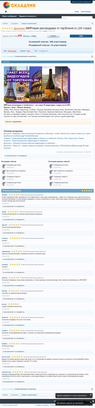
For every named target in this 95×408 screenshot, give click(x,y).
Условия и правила (42, 405)
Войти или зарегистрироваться (81, 2)
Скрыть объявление (91, 395)
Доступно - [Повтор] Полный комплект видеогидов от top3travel (29, 143)
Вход (77, 12)
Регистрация (86, 12)
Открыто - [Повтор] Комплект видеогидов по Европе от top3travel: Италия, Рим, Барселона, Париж (44, 138)
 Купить (53, 36)
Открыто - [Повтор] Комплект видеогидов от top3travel (26, 141)
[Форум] (6, 12)
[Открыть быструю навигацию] (92, 23)
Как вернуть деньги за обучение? (70, 403)
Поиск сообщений (9, 16)
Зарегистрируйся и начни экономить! (72, 395)
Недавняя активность (27, 16)
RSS (93, 401)
